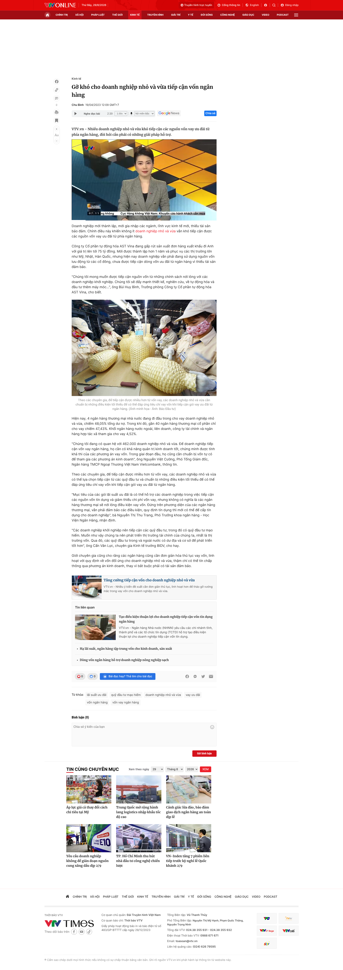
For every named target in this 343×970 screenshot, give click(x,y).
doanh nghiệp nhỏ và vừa (155, 231)
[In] (56, 112)
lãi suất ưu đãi (96, 695)
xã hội (79, 14)
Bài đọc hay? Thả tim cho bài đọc (130, 676)
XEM (205, 769)
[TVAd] (289, 918)
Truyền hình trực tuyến (198, 5)
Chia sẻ (210, 113)
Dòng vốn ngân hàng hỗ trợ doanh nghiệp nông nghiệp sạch (124, 660)
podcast (283, 14)
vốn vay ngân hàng (125, 702)
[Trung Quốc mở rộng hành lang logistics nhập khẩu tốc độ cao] (138, 789)
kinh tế (135, 14)
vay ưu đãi (193, 695)
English (254, 5)
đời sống (207, 14)
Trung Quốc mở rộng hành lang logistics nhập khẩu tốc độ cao (138, 812)
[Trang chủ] (47, 15)
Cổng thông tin (231, 5)
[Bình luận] (56, 98)
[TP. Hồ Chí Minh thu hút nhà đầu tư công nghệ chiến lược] (138, 838)
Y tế (190, 14)
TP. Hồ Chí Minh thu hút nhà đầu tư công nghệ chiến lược (138, 861)
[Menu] (296, 14)
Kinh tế (76, 78)
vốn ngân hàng (97, 702)
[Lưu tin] (56, 120)
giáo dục (248, 14)
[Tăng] (57, 129)
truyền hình (155, 14)
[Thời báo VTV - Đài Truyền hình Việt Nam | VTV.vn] (60, 5)
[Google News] (169, 113)
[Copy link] (56, 90)
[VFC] (267, 918)
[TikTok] (89, 932)
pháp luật (98, 14)
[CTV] (267, 931)
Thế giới (117, 14)
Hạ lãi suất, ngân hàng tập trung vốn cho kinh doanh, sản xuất (126, 649)
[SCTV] (267, 943)
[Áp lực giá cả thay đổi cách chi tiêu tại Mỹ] (88, 789)
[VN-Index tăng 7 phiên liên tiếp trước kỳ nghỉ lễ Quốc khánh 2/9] (188, 838)
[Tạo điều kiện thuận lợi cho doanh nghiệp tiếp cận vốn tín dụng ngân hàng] (95, 627)
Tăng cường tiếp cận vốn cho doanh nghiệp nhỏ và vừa (149, 580)
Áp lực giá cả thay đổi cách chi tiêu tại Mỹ (87, 809)
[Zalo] (195, 676)
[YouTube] (82, 932)
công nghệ (227, 14)
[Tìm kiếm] (275, 5)
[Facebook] (56, 81)
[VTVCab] (289, 931)
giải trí (175, 14)
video (265, 14)
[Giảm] (57, 141)
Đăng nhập (292, 5)
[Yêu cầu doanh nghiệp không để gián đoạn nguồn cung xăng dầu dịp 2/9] (88, 838)
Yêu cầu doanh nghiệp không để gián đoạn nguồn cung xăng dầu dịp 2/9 (87, 861)
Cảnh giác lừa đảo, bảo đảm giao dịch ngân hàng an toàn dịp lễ (188, 812)
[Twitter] (203, 676)
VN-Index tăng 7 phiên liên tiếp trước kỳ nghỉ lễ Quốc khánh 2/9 (187, 861)
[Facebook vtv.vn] (267, 5)
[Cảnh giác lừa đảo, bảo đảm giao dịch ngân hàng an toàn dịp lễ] (188, 789)
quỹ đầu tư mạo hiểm (126, 695)
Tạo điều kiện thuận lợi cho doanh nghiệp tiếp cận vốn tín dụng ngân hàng (166, 619)
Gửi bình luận (204, 753)
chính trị (62, 14)
